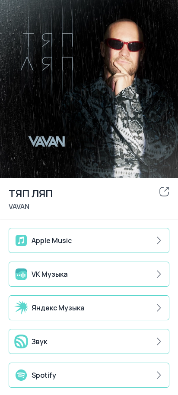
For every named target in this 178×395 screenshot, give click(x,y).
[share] (164, 191)
